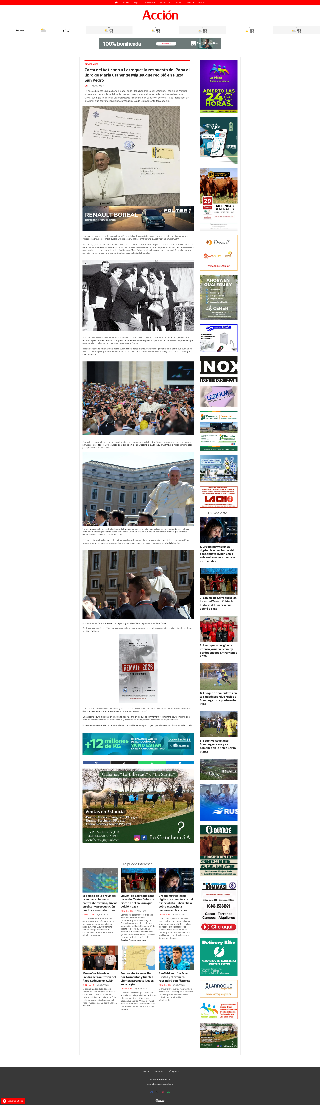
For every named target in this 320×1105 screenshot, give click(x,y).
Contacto (145, 1071)
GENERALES (91, 64)
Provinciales (150, 2)
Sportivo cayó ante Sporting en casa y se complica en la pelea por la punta (218, 746)
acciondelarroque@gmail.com (160, 1084)
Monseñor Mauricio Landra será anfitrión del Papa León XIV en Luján (99, 977)
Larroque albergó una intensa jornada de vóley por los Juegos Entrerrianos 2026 (218, 651)
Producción (165, 2)
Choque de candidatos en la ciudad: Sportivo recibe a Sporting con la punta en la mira (218, 698)
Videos (179, 2)
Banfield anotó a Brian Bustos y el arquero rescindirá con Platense (174, 977)
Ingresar (175, 1071)
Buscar (201, 2)
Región (137, 2)
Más (189, 2)
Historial (159, 1071)
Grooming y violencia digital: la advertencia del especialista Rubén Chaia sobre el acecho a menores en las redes (176, 903)
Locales (125, 2)
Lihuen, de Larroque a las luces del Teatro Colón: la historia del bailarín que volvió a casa (137, 901)
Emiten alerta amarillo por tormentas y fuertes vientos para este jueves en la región (137, 979)
